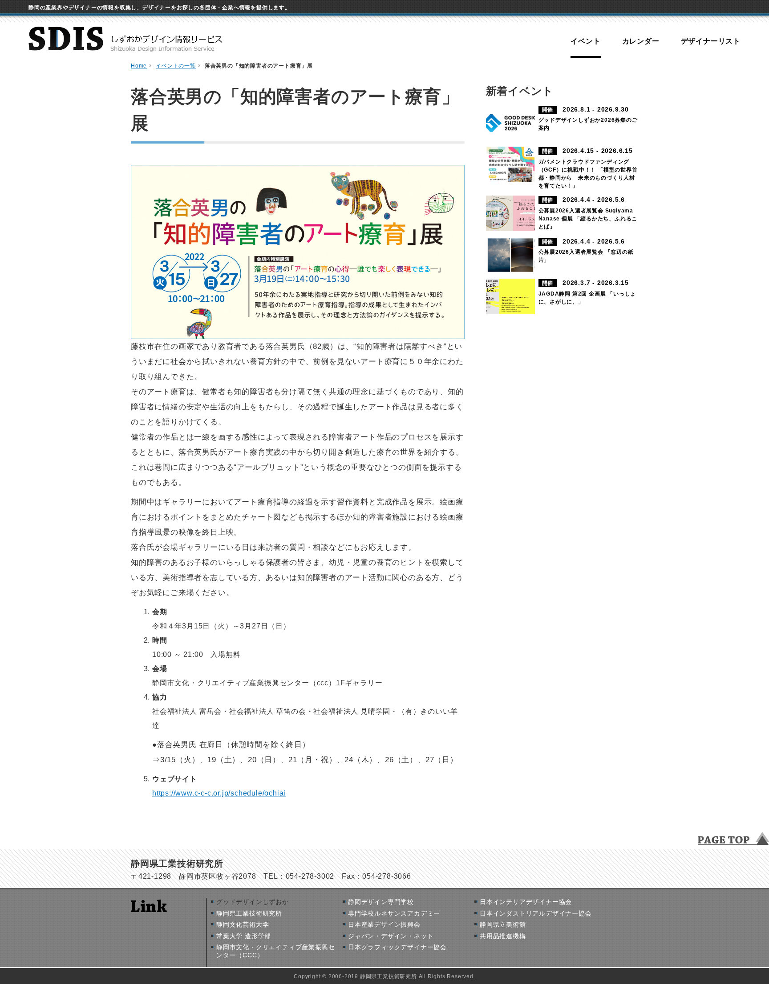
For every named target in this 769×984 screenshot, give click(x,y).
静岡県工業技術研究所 (249, 913)
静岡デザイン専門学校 (381, 901)
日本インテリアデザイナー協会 (526, 901)
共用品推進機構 (503, 936)
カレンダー (641, 41)
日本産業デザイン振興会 (384, 924)
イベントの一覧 (176, 66)
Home (139, 66)
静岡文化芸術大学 (242, 924)
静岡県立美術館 (503, 924)
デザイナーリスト (711, 41)
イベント (585, 41)
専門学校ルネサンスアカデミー (394, 913)
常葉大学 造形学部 (243, 936)
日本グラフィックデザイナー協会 (397, 947)
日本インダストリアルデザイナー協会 (536, 913)
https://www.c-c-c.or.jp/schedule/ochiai (219, 793)
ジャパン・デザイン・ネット (390, 936)
